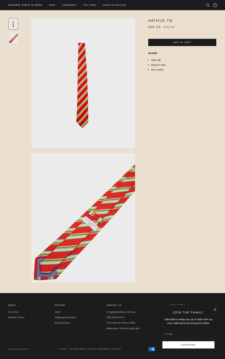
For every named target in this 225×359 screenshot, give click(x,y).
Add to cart (182, 42)
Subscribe (188, 344)
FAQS (58, 312)
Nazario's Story (16, 317)
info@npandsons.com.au (120, 312)
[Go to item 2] (13, 37)
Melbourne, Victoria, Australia (123, 328)
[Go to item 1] (13, 23)
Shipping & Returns (65, 317)
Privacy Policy (62, 322)
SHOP (52, 5)
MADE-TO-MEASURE (114, 5)
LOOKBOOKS (69, 5)
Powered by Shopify (109, 349)
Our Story (13, 312)
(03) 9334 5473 (115, 317)
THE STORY (90, 5)
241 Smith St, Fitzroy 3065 (120, 322)
